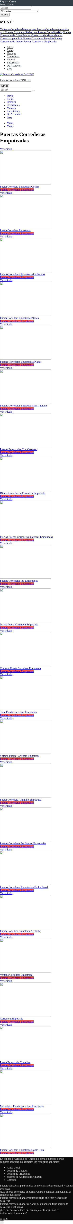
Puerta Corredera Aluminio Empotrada (20, 799)
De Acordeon (14, 65)
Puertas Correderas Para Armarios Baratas (22, 274)
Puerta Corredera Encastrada (15, 230)
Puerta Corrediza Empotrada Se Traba (20, 931)
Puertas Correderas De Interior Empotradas (23, 843)
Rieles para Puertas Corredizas (41, 32)
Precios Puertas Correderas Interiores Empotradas (26, 536)
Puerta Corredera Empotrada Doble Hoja (22, 1149)
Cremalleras (13, 56)
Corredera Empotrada (11, 1018)
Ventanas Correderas (11, 29)
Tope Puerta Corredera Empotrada (18, 712)
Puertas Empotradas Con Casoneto (18, 449)
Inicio (10, 47)
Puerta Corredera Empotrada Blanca (19, 318)
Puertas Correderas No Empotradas (19, 580)
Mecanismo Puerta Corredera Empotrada (22, 1106)
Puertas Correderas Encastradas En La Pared (24, 887)
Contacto (11, 1179)
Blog (60, 32)
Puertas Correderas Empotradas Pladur (20, 361)
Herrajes (11, 53)
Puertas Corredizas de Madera (39, 35)
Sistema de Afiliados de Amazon (24, 1176)
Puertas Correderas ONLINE (15, 80)
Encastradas (13, 62)
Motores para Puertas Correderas (39, 29)
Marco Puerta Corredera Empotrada (19, 624)
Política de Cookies (17, 1170)
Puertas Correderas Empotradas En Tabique (23, 405)
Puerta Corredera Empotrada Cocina (19, 186)
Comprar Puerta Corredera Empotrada (20, 668)
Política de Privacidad (18, 1173)
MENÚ (4, 86)
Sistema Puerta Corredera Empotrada (20, 755)
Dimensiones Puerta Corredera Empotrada (22, 493)
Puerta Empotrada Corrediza (15, 1062)
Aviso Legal (13, 1167)
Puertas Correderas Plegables (38, 38)
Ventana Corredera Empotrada (16, 974)
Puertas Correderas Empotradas (40, 41)
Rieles (10, 50)
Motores (11, 59)
